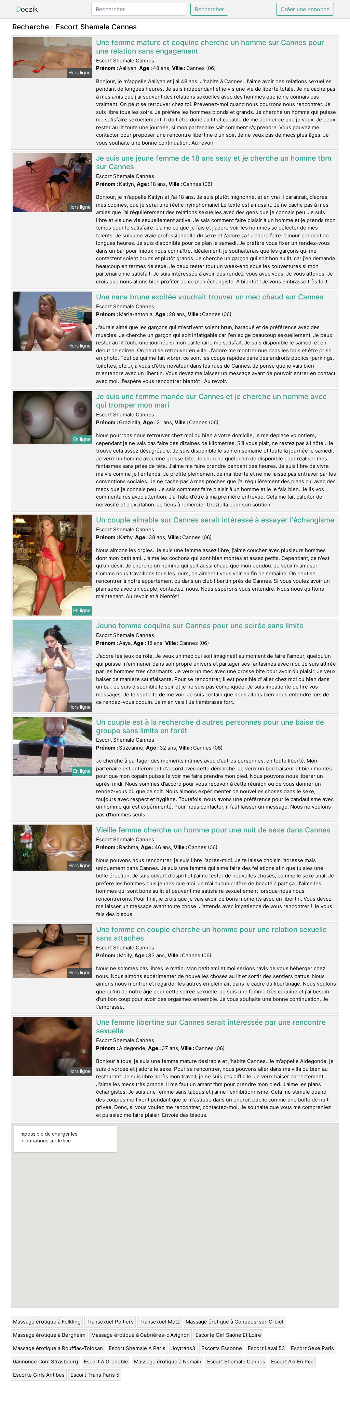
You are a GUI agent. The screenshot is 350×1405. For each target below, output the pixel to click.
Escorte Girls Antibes (39, 1375)
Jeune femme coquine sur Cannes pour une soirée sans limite (200, 625)
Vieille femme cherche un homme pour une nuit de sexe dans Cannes (213, 830)
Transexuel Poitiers (110, 1321)
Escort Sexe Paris (312, 1348)
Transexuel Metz (159, 1321)
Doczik (27, 9)
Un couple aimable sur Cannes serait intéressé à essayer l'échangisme (215, 520)
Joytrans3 (183, 1348)
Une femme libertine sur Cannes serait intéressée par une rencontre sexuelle (211, 1026)
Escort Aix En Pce (292, 1361)
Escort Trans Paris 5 (94, 1375)
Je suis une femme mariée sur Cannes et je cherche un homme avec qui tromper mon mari (211, 400)
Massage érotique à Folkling (47, 1321)
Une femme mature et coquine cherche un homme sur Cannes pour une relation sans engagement (210, 46)
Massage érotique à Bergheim (49, 1335)
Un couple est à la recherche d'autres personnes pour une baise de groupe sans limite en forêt (210, 726)
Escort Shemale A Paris (137, 1348)
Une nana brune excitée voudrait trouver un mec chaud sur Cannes (209, 297)
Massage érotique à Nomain (167, 1361)
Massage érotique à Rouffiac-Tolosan (58, 1348)
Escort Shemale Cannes (236, 1361)
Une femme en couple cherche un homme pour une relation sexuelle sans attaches (211, 933)
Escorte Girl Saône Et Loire (228, 1335)
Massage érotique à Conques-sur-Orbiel (234, 1321)
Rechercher (209, 9)
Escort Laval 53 (266, 1348)
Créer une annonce (305, 9)
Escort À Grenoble (106, 1361)
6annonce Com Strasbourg (45, 1361)
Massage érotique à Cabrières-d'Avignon (140, 1335)
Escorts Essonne (221, 1348)
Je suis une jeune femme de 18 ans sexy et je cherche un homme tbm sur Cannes (213, 162)
